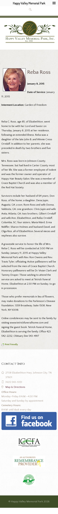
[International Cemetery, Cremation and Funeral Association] (28, 414)
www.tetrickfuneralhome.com (27, 322)
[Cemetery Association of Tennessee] (28, 480)
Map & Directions (15, 387)
